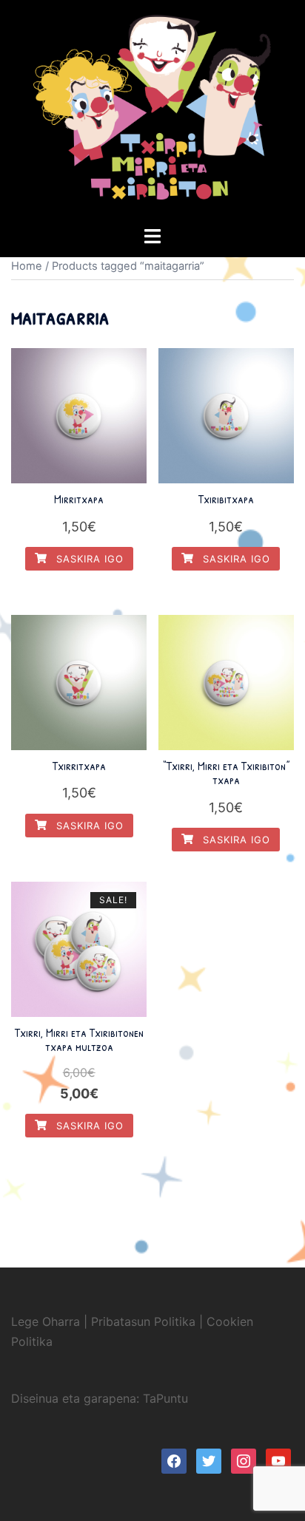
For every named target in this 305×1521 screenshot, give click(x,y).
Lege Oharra (45, 1321)
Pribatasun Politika (143, 1321)
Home (26, 266)
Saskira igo (88, 559)
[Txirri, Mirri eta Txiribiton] (152, 111)
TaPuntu (165, 1398)
